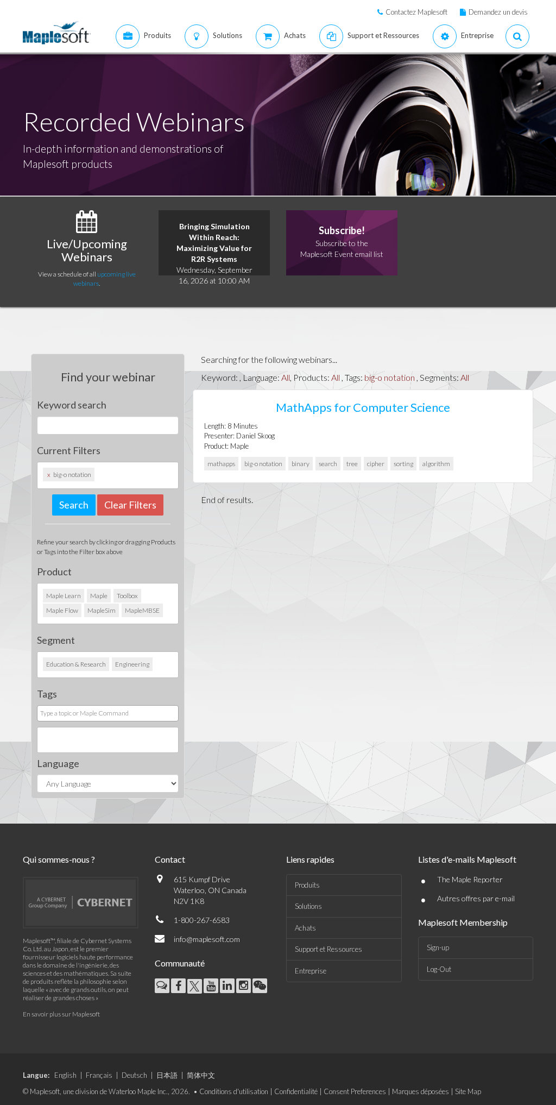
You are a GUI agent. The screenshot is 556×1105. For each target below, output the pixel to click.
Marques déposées (420, 1091)
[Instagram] (243, 985)
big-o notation (389, 377)
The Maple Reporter (470, 879)
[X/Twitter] (194, 986)
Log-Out (439, 969)
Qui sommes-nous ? (59, 859)
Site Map (468, 1091)
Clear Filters (130, 505)
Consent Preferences (355, 1091)
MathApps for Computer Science (363, 407)
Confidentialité (296, 1091)
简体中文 (201, 1075)
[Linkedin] (227, 985)
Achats (305, 928)
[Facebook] (178, 985)
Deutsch (134, 1075)
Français (99, 1075)
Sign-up (438, 947)
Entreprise (310, 970)
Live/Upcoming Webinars (87, 250)
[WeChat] (259, 985)
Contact (170, 859)
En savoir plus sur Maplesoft (61, 1014)
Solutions (308, 906)
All (285, 377)
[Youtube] (211, 985)
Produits (307, 885)
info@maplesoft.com (207, 939)
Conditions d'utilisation (233, 1091)
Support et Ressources (328, 949)
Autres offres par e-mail (476, 898)
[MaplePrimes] (162, 985)
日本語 (167, 1075)
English (65, 1075)
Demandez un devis (498, 12)
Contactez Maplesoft (416, 12)
